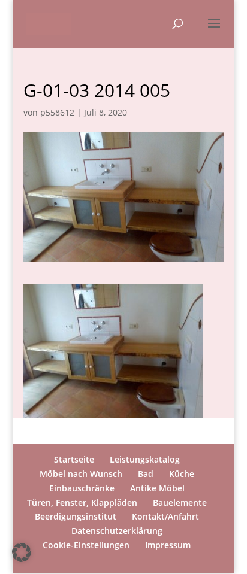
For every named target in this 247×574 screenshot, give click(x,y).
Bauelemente (180, 502)
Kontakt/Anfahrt (165, 516)
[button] (21, 552)
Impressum (168, 545)
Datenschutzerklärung (116, 530)
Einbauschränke (82, 488)
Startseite (74, 459)
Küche (181, 473)
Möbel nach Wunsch (81, 473)
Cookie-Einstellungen (86, 545)
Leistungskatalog (145, 459)
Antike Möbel (157, 488)
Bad (145, 473)
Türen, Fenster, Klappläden (82, 502)
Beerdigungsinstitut (75, 516)
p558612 (57, 112)
